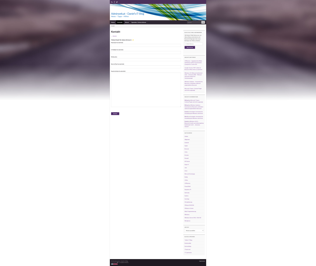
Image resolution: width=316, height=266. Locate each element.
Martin (186, 116)
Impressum (202, 261)
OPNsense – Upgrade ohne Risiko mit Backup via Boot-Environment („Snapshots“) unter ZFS (193, 62)
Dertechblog (188, 246)
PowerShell (187, 186)
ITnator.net (188, 249)
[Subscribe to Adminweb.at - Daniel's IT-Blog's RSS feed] (112, 2)
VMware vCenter (189, 208)
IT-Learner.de (188, 252)
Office (186, 180)
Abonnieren (190, 47)
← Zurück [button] (114, 36)
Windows (187, 214)
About (127, 22)
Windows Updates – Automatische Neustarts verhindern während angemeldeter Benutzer (194, 83)
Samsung (187, 192)
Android (187, 142)
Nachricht (118, 71)
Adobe (186, 136)
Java (186, 167)
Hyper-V (187, 164)
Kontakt (119, 22)
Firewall (186, 158)
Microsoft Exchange (190, 174)
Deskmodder (188, 243)
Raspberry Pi (188, 189)
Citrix (186, 152)
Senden (115, 113)
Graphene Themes (124, 262)
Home (113, 22)
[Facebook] (114, 2)
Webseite (114, 57)
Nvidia (186, 177)
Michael (187, 100)
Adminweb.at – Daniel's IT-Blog (127, 13)
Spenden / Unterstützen (138, 22)
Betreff (117, 64)
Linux (186, 170)
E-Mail (117, 49)
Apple (186, 145)
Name (117, 42)
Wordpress (187, 220)
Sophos (186, 195)
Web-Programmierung (190, 211)
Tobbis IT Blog (188, 240)
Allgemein (187, 139)
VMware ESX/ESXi (189, 205)
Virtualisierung (188, 202)
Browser (187, 149)
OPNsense (187, 183)
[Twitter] (117, 2)
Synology (187, 199)
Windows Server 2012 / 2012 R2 (193, 217)
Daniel (186, 111)
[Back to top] (312, 262)
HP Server (187, 161)
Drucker (187, 155)
